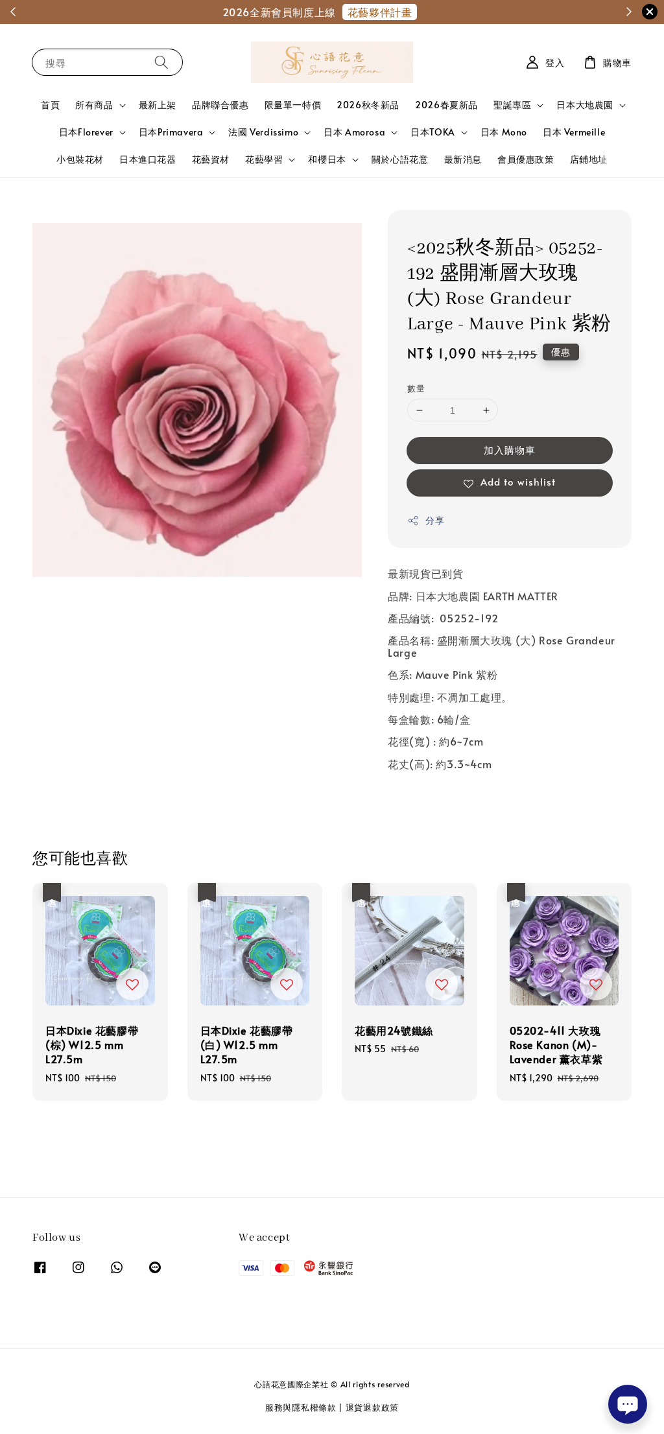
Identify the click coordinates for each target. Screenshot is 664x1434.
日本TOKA (432, 132)
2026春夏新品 (446, 105)
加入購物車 (510, 449)
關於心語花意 (400, 159)
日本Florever (86, 132)
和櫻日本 (327, 159)
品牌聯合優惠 (220, 105)
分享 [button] (434, 520)
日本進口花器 (147, 159)
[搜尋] (161, 62)
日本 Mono (503, 132)
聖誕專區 (512, 105)
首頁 (50, 105)
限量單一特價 (293, 105)
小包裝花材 (80, 159)
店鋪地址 (589, 159)
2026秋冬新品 (368, 105)
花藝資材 (211, 159)
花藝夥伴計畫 (381, 12)
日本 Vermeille (574, 132)
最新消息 (463, 159)
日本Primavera (171, 132)
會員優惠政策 (525, 159)
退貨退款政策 (372, 1407)
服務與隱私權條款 (301, 1407)
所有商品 (94, 105)
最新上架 (157, 105)
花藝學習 (264, 159)
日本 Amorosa (354, 132)
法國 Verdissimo (263, 132)
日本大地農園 (584, 105)
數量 (416, 388)
